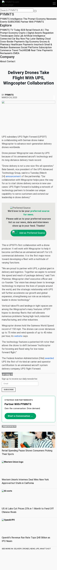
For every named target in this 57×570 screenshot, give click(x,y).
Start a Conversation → (20, 416)
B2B (23, 30)
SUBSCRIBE (14, 21)
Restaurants (6, 53)
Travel (15, 50)
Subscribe (9, 390)
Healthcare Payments (22, 44)
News (32, 549)
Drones (26, 549)
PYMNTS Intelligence (11, 18)
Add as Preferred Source (32, 233)
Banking (40, 38)
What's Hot (45, 549)
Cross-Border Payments (12, 41)
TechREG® (24, 50)
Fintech (36, 30)
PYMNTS (9, 95)
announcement (13, 176)
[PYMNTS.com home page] (12, 3)
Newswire (51, 18)
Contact (11, 61)
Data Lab (18, 35)
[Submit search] (35, 11)
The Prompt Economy (34, 18)
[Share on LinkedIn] (54, 94)
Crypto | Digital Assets (30, 32)
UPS (37, 549)
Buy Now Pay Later (26, 38)
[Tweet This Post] (52, 94)
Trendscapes (6, 35)
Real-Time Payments (42, 50)
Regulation (48, 32)
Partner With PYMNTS (32, 21)
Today (17, 30)
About (3, 61)
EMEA (16, 53)
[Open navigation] (54, 3)
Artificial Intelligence (34, 35)
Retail (29, 30)
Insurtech (39, 44)
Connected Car (7, 38)
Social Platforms (29, 47)
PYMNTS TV (6, 30)
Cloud (48, 38)
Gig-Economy (32, 41)
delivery (18, 549)
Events (3, 21)
